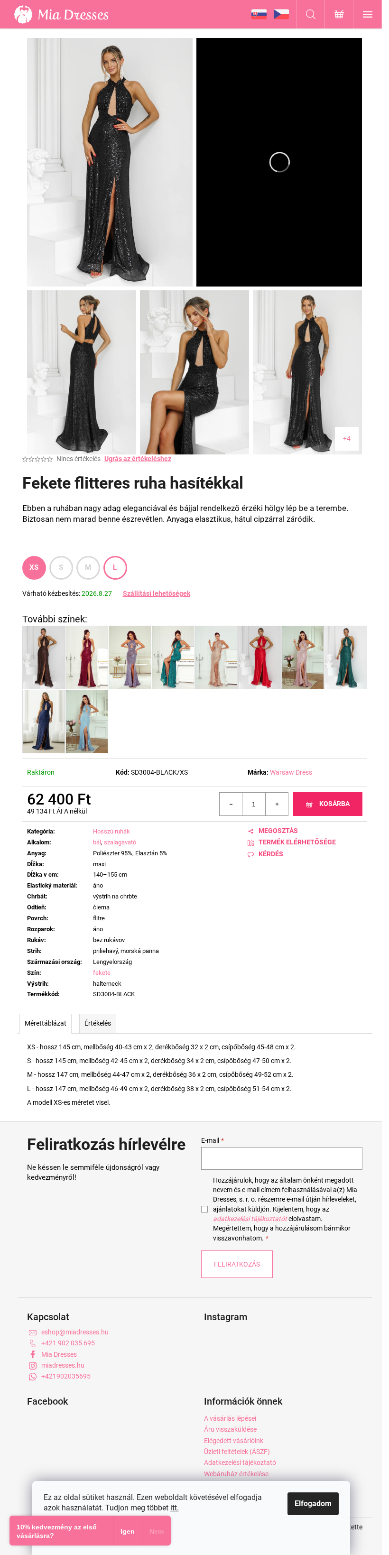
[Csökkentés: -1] (231, 804)
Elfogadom (313, 1503)
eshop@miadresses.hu (75, 1332)
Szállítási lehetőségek (156, 593)
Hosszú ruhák (111, 831)
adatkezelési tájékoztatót (250, 1218)
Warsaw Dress (291, 772)
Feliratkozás (237, 1264)
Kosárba (334, 803)
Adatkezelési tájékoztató (240, 1462)
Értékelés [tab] (97, 1023)
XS (34, 567)
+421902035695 (66, 1376)
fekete (102, 972)
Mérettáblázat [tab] (45, 1023)
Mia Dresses (59, 1354)
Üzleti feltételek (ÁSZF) (237, 1451)
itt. (174, 1507)
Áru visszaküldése (230, 1429)
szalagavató (120, 842)
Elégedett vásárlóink (233, 1440)
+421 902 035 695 (68, 1343)
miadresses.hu (62, 1365)
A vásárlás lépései (230, 1418)
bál (97, 842)
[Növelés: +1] (276, 804)
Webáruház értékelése (236, 1474)
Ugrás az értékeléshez (137, 459)
